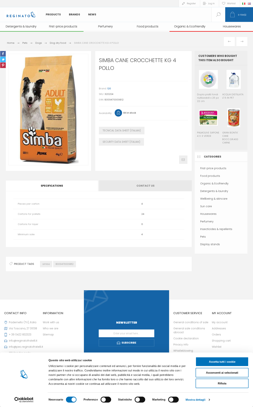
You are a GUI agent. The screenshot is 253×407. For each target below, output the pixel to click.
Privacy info (180, 344)
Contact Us (145, 186)
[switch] (106, 400)
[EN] (249, 3)
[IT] (244, 3)
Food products (210, 176)
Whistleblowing (183, 351)
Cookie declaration (186, 338)
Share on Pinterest (3, 65)
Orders (216, 334)
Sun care (206, 206)
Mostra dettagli (195, 399)
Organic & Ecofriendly (214, 183)
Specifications (52, 186)
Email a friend (183, 159)
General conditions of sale (190, 322)
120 (109, 88)
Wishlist (217, 347)
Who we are (50, 328)
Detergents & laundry (214, 191)
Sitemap (48, 334)
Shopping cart (221, 341)
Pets (203, 237)
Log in (211, 3)
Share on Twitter (3, 59)
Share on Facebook (3, 54)
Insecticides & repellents (216, 229)
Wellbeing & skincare (213, 199)
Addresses (219, 328)
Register (191, 3)
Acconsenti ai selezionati (222, 372)
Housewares (208, 214)
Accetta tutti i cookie (222, 361)
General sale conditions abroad (189, 330)
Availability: (105, 113)
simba (46, 264)
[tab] (52, 185)
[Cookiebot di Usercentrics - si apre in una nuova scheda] (24, 400)
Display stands (210, 244)
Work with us (51, 322)
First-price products (213, 168)
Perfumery (207, 221)
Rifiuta (222, 383)
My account (220, 322)
